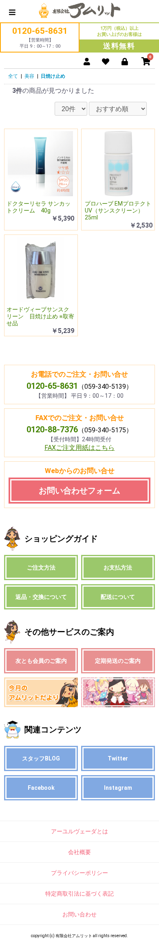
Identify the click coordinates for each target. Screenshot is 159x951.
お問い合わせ (79, 914)
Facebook (41, 787)
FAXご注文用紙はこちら (79, 447)
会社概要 (79, 852)
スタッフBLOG (41, 758)
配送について (118, 597)
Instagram (118, 787)
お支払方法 (118, 567)
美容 (29, 76)
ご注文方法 (41, 567)
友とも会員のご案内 (41, 660)
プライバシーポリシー (79, 873)
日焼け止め (53, 76)
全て (13, 76)
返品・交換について (41, 597)
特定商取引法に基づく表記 (79, 893)
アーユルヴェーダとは (79, 831)
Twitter (118, 758)
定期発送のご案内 (118, 660)
